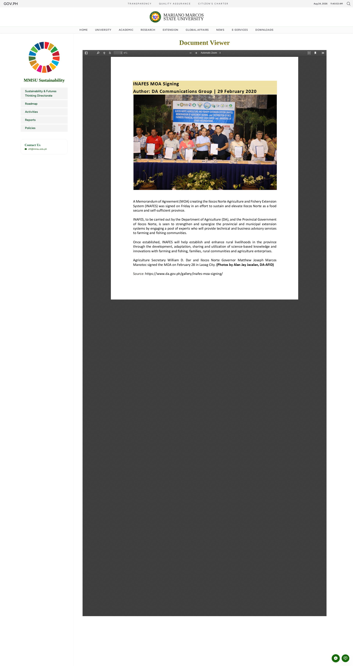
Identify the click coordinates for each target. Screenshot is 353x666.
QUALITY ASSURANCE (175, 3)
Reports (30, 120)
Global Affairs (197, 29)
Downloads (264, 29)
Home (83, 29)
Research (148, 29)
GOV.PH (11, 3)
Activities (31, 112)
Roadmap (31, 103)
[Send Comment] (345, 658)
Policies (30, 128)
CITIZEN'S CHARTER (213, 3)
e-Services (240, 29)
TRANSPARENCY (140, 3)
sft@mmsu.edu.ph (37, 149)
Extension (170, 29)
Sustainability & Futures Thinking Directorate (40, 93)
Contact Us (32, 145)
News (220, 29)
